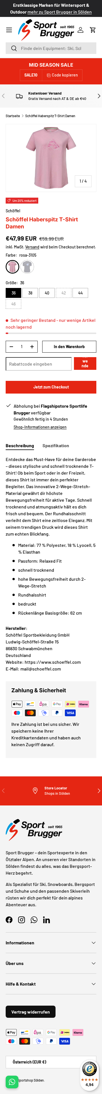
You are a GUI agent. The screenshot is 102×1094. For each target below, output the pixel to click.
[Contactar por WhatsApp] (12, 1082)
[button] (93, 30)
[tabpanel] (51, 536)
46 (13, 304)
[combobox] (51, 48)
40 (47, 293)
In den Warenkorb (69, 346)
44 (80, 293)
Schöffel (13, 210)
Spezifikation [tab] (55, 445)
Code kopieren (65, 75)
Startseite (13, 116)
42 (63, 293)
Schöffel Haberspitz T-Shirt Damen (50, 116)
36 (14, 293)
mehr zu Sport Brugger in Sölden (59, 11)
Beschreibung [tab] (20, 445)
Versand (32, 246)
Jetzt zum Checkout (51, 387)
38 (30, 293)
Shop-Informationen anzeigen (40, 427)
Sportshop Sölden (30, 1080)
